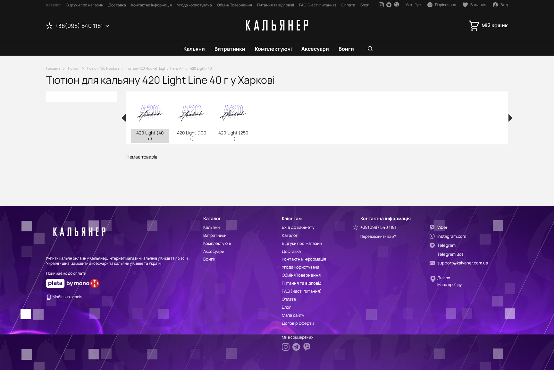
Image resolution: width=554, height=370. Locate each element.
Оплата (348, 5)
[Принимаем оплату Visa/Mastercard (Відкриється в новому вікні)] (67, 283)
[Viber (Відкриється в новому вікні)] (396, 4)
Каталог (53, 5)
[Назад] (124, 118)
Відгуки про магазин (84, 5)
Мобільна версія (67, 296)
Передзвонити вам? (378, 236)
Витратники (229, 48)
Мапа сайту (293, 315)
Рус (418, 5)
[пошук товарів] (370, 49)
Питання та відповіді (275, 5)
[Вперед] (510, 118)
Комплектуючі (273, 48)
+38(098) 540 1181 (79, 26)
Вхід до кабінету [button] (298, 227)
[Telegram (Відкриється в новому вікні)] (388, 4)
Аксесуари (315, 48)
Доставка (117, 5)
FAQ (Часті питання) (317, 5)
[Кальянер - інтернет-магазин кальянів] (78, 231)
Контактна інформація (151, 5)
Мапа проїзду (449, 284)
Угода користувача (194, 5)
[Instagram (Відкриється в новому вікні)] (381, 4)
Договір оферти (298, 323)
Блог (364, 5)
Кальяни (194, 48)
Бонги (346, 48)
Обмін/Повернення (234, 5)
